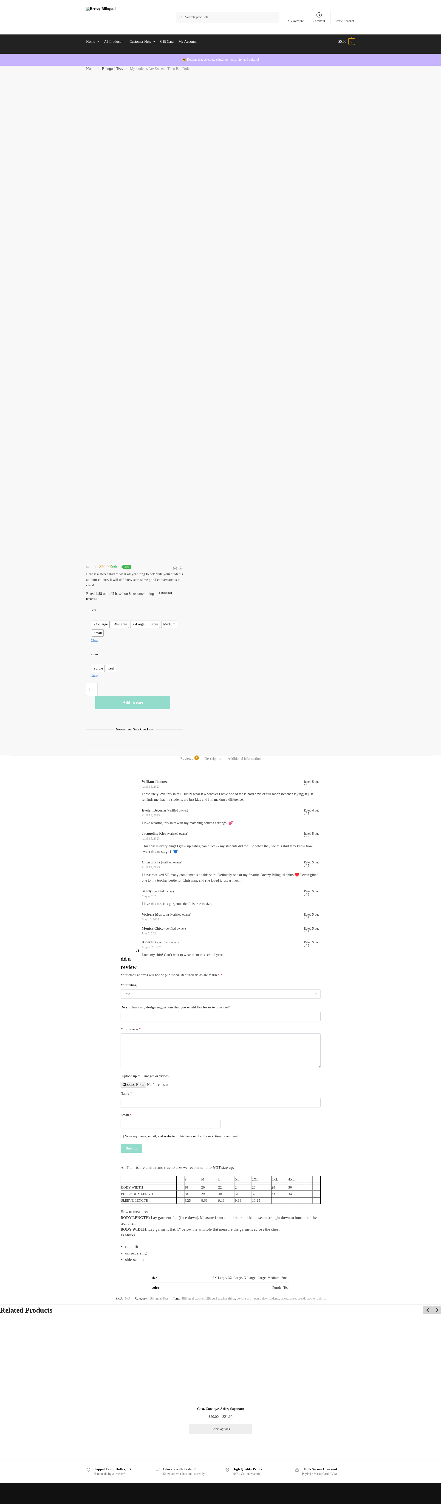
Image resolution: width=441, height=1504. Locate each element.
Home (90, 69)
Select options (221, 1429)
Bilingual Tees (112, 69)
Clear (94, 640)
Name (126, 1093)
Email (126, 1115)
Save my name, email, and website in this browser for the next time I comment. (182, 1136)
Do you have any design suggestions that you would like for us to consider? (175, 1007)
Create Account (344, 21)
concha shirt (244, 1298)
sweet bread (297, 1298)
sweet (284, 1298)
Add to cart (133, 702)
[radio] (100, 624)
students (274, 1298)
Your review (131, 1029)
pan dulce (260, 1298)
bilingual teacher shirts (220, 1298)
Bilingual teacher (193, 1298)
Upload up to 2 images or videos (145, 1076)
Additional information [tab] (244, 759)
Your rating (129, 985)
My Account (296, 21)
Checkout (319, 21)
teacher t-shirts (316, 1298)
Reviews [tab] (186, 758)
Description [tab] (212, 759)
